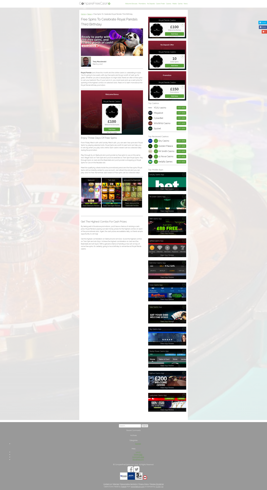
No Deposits (151, 3)
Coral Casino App (156, 285)
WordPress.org (138, 460)
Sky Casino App (155, 329)
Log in (138, 452)
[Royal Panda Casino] (112, 111)
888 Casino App (155, 219)
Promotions (142, 3)
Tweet (263, 23)
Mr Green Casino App (157, 197)
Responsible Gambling (128, 484)
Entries (138, 455)
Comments (138, 457)
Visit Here (111, 129)
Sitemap (116, 484)
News (186, 3)
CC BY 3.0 (159, 487)
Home (83, 14)
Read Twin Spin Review (111, 206)
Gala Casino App (155, 307)
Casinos (168, 3)
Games (180, 3)
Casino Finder (160, 3)
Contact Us (107, 484)
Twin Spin (111, 180)
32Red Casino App (156, 241)
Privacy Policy (144, 484)
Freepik (123, 487)
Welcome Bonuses (131, 3)
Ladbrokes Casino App (158, 395)
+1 (265, 32)
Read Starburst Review (91, 206)
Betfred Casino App (156, 373)
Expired (138, 444)
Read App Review (167, 189)
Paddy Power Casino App (159, 351)
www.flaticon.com (138, 487)
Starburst (91, 180)
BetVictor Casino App (157, 263)
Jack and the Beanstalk (132, 180)
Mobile (174, 3)
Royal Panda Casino (111, 101)
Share (263, 27)
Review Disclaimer (157, 484)
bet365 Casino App (156, 175)
